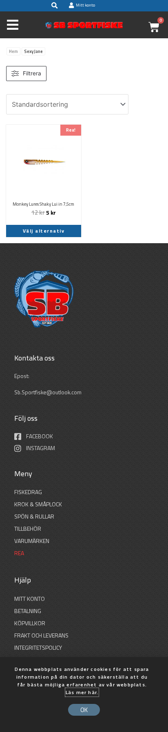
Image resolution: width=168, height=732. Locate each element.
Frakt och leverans (41, 635)
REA (19, 553)
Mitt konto (29, 598)
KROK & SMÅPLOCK (38, 504)
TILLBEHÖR (27, 528)
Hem (13, 51)
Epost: (22, 376)
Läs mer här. (82, 692)
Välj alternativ (44, 231)
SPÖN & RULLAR (34, 516)
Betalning (27, 611)
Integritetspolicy (38, 647)
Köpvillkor (29, 623)
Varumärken (31, 540)
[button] (54, 5)
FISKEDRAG (28, 492)
